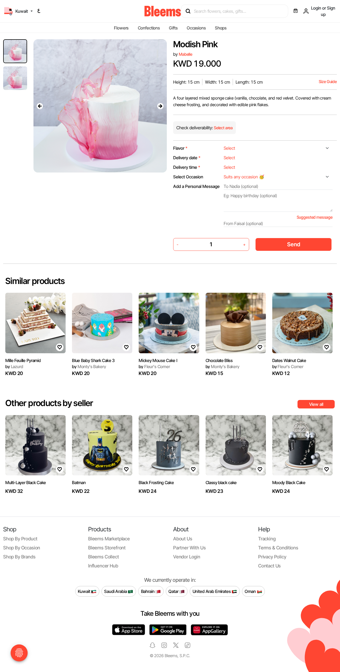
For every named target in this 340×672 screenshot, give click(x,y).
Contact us (269, 565)
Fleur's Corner (154, 366)
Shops (221, 28)
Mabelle (185, 54)
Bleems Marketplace (109, 538)
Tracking (267, 538)
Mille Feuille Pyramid (23, 360)
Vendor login (186, 556)
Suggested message (315, 217)
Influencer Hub (103, 565)
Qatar (173, 591)
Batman (79, 482)
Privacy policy (272, 556)
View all (316, 404)
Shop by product (20, 538)
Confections (149, 28)
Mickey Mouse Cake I (158, 360)
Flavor (180, 148)
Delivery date (187, 157)
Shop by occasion (21, 547)
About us (182, 538)
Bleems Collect (103, 556)
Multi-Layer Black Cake (25, 482)
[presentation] (40, 105)
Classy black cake (221, 482)
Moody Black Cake (288, 482)
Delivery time (186, 167)
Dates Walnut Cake (289, 360)
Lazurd (14, 366)
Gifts (173, 28)
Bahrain (148, 591)
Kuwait (84, 591)
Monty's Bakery (89, 366)
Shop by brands (19, 556)
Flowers (121, 28)
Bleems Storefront (107, 547)
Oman (251, 591)
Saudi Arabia (116, 591)
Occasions (196, 28)
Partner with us (189, 547)
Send (293, 244)
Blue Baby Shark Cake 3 (93, 360)
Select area (223, 127)
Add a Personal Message (196, 186)
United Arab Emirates (212, 591)
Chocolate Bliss (219, 360)
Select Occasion (188, 176)
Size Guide (328, 81)
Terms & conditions (278, 547)
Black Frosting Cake (156, 482)
